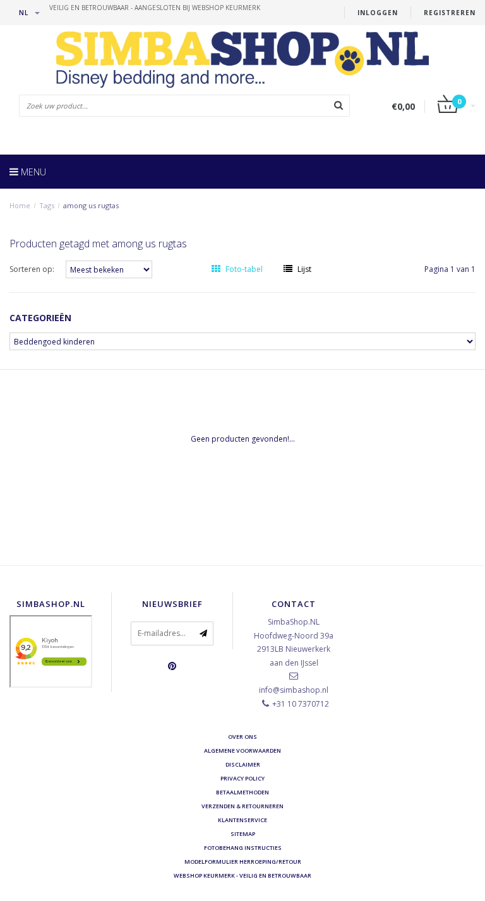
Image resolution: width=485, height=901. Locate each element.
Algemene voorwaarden (242, 750)
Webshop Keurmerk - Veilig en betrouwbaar (242, 875)
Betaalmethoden (242, 792)
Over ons (242, 737)
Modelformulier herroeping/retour (242, 861)
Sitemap (243, 834)
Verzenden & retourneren (242, 806)
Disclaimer (242, 764)
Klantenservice (242, 820)
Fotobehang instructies (243, 848)
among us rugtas (91, 205)
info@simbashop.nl (293, 690)
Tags (46, 205)
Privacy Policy (242, 778)
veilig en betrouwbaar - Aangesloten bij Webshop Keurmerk (154, 7)
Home (19, 205)
